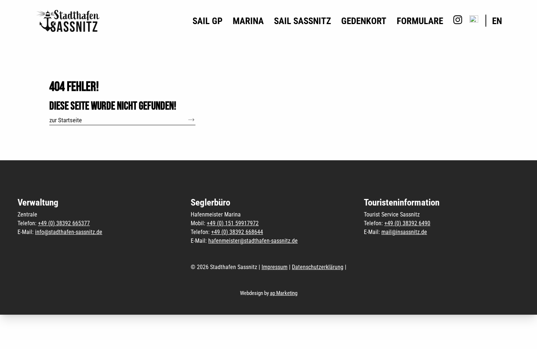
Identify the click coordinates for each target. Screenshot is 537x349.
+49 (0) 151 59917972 (233, 223)
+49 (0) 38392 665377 (64, 223)
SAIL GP (207, 21)
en (497, 21)
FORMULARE (420, 21)
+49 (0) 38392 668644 (237, 232)
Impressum (274, 267)
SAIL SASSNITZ (302, 21)
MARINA (248, 21)
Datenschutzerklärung (317, 267)
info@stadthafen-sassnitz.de (68, 232)
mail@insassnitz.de (404, 232)
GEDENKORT (363, 21)
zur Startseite (65, 120)
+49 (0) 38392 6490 (407, 223)
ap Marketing (283, 293)
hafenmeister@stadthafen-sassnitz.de (253, 240)
